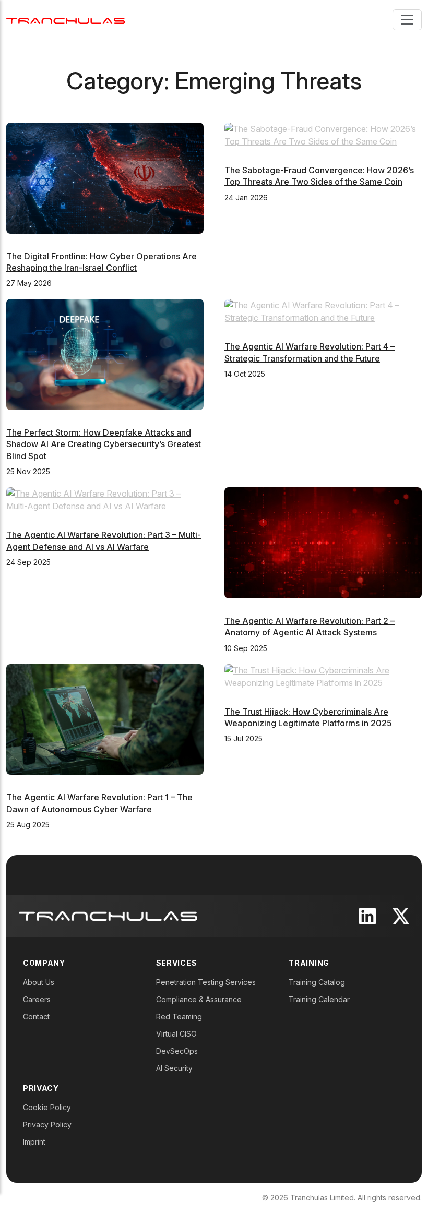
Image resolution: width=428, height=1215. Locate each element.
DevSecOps (177, 1050)
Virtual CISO (176, 1033)
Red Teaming (179, 1016)
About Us (38, 982)
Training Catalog (317, 982)
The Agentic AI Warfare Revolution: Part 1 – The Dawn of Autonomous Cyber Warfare (99, 803)
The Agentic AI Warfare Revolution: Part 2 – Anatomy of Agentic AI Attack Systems (309, 626)
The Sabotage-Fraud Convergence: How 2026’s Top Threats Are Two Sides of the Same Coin (319, 176)
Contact (36, 1016)
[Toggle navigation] (407, 19)
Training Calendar (319, 999)
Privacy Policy (47, 1124)
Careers (37, 999)
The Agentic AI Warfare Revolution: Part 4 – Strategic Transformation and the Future (309, 352)
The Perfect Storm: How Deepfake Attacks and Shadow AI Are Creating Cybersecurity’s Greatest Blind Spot (103, 444)
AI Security (174, 1068)
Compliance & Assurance (199, 999)
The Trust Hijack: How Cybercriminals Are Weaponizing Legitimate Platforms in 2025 (308, 717)
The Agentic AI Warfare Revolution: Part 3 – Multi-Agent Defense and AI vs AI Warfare (103, 540)
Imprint (34, 1141)
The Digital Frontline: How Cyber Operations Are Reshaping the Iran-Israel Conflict (101, 262)
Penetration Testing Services (206, 982)
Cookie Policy (47, 1107)
